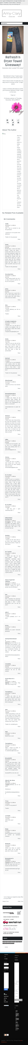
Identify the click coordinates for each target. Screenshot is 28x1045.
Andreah (7, 358)
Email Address (16, 984)
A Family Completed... (11, 321)
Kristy (6, 625)
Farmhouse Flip (17, 1014)
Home (6, 947)
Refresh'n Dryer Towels (12, 76)
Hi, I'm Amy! (8, 475)
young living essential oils (8, 943)
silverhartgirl (8, 380)
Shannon (7, 415)
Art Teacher (8, 551)
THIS (17, 68)
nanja (6, 829)
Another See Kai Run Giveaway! (10, 925)
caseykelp (8, 664)
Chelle (6, 223)
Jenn (6, 709)
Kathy (6, 339)
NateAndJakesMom (10, 393)
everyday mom (9, 274)
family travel (17, 1019)
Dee (6, 594)
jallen (6, 439)
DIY (3, 941)
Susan (6, 244)
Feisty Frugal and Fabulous (10, 580)
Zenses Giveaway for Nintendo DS (11, 916)
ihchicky (7, 535)
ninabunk (7, 843)
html (17, 993)
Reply (19, 239)
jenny (6, 289)
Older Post (20, 901)
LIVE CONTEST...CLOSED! (8, 919)
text (17, 996)
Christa (7, 457)
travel (14, 941)
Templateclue (4, 1042)
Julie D (7, 612)
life (6, 941)
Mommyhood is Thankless (9, 859)
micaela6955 (8, 758)
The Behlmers (8, 691)
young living (18, 941)
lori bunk (7, 815)
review (9, 941)
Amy (6, 305)
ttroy (6, 801)
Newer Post (6, 901)
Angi (6, 731)
